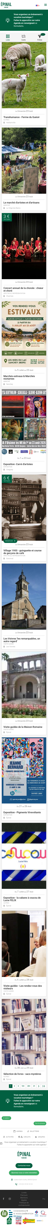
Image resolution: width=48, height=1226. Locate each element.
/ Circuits (25, 1137)
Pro (44, 1199)
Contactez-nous (24, 1165)
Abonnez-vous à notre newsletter (24, 1173)
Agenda (19, 1131)
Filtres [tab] (39, 40)
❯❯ (43, 1086)
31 (34, 1086)
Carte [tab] (23, 40)
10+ (23, 1086)
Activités (10, 1137)
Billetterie (34, 1131)
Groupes (41, 1137)
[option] (24, 1143)
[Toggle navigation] (46, 4)
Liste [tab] (8, 40)
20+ (28, 1086)
